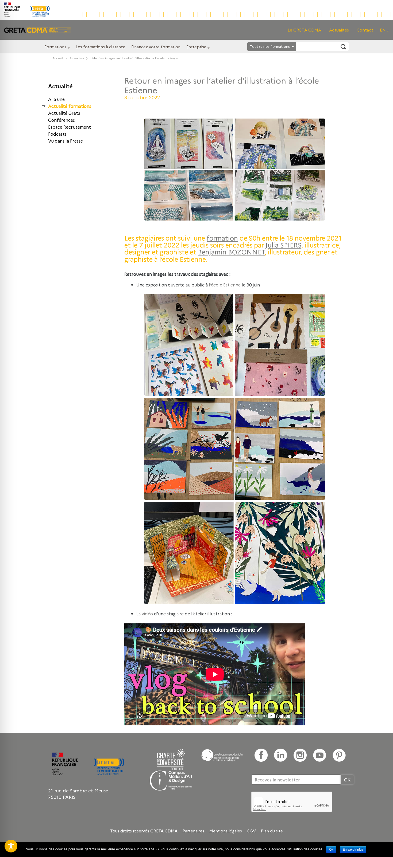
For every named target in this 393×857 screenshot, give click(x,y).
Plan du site (272, 831)
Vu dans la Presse (65, 141)
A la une (56, 99)
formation (222, 237)
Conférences (61, 120)
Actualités (339, 30)
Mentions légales (225, 831)
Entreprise (196, 46)
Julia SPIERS (283, 244)
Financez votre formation (155, 46)
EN (383, 30)
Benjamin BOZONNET (231, 251)
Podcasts (57, 134)
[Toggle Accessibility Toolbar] (11, 846)
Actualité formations (69, 106)
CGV (251, 831)
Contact (365, 30)
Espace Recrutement (69, 127)
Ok (331, 849)
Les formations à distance (100, 46)
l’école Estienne (225, 285)
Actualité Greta (64, 113)
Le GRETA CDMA (304, 30)
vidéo (147, 613)
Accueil (57, 58)
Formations (55, 46)
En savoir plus (353, 849)
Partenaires (193, 831)
